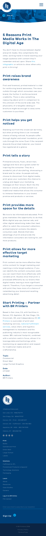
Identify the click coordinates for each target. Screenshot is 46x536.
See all (10, 15)
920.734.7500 (23, 427)
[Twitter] (12, 435)
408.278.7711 (18, 413)
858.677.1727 (19, 416)
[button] (41, 4)
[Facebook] (3, 435)
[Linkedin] (6, 435)
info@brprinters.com (10, 409)
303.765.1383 (26, 424)
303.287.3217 (22, 420)
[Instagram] (9, 435)
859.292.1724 (17, 431)
